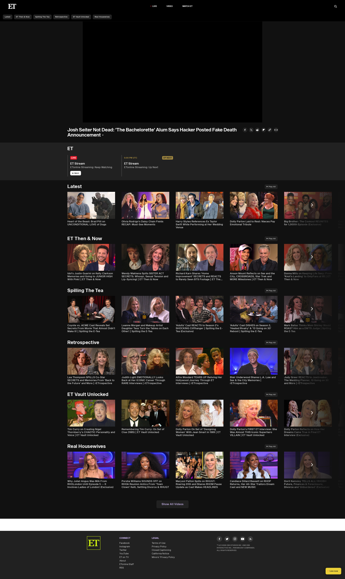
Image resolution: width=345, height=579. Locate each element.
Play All (272, 186)
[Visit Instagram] (235, 539)
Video (169, 6)
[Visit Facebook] (219, 539)
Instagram (124, 546)
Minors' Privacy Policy (163, 557)
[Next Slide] (313, 206)
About (122, 560)
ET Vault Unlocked (81, 17)
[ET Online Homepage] (12, 6)
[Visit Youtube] (242, 539)
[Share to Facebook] (245, 130)
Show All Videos (172, 504)
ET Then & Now (23, 17)
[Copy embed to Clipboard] (276, 130)
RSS (121, 567)
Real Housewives (102, 17)
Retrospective (61, 17)
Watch (76, 173)
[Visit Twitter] (227, 539)
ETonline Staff (126, 564)
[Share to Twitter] (251, 130)
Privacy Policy (159, 546)
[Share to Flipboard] (263, 130)
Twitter (123, 550)
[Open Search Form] (335, 6)
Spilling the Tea (42, 17)
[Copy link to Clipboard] (269, 130)
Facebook (124, 543)
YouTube (124, 553)
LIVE (154, 6)
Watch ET (187, 6)
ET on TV (124, 557)
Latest (7, 17)
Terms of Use (158, 543)
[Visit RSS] (250, 539)
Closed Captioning (161, 550)
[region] (172, 71)
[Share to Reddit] (257, 130)
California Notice (160, 553)
